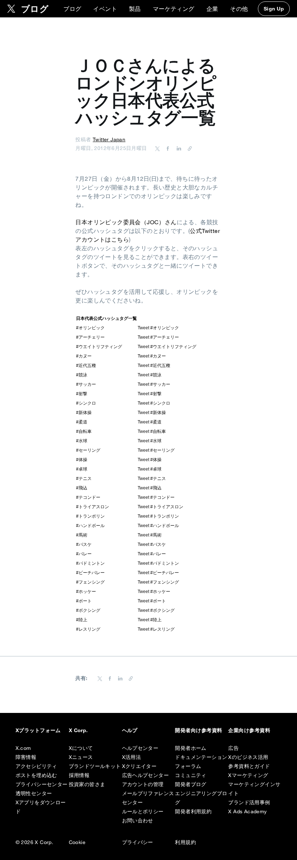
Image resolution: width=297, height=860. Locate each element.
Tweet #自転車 (152, 431)
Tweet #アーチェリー (158, 337)
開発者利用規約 (193, 811)
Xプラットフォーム (38, 730)
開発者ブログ (190, 784)
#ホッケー (86, 591)
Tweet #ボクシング (156, 610)
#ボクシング (88, 610)
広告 (233, 748)
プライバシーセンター (42, 784)
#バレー (84, 553)
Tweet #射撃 (150, 393)
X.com (23, 748)
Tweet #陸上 (150, 619)
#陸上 (81, 619)
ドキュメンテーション (201, 757)
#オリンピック (90, 327)
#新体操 (84, 412)
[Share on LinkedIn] (177, 148)
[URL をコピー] (188, 148)
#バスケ (84, 544)
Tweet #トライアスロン (160, 506)
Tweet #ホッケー (154, 591)
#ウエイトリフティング (99, 346)
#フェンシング (90, 582)
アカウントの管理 (143, 784)
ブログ (72, 8)
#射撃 (81, 393)
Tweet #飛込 (150, 487)
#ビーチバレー (90, 572)
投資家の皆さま (87, 784)
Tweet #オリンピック (158, 327)
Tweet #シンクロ (154, 403)
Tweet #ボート (152, 601)
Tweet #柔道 (150, 422)
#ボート (84, 601)
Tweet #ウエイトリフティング (167, 346)
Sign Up (274, 8)
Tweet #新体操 (152, 412)
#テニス (84, 478)
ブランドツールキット (95, 766)
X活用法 (131, 757)
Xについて (81, 748)
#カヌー (84, 356)
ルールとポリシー (143, 811)
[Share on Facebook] (166, 148)
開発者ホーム (190, 748)
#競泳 (81, 374)
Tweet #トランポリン (158, 516)
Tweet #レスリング (156, 629)
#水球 (81, 440)
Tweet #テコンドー (156, 497)
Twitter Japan (109, 139)
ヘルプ (130, 730)
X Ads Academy (247, 811)
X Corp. (78, 730)
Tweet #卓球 (150, 469)
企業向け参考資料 (249, 730)
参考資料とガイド (249, 766)
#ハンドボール (90, 525)
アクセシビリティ (36, 766)
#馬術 (81, 535)
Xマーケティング (248, 775)
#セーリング (88, 450)
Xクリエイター (139, 766)
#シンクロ (86, 403)
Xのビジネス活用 (248, 757)
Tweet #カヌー (152, 356)
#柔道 (81, 422)
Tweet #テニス (152, 478)
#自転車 (84, 431)
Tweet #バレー (152, 553)
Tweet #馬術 (150, 535)
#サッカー (86, 384)
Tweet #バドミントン (158, 563)
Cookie (77, 842)
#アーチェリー (90, 337)
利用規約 (185, 842)
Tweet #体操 (150, 459)
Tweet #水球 (150, 440)
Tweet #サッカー (154, 384)
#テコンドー (88, 497)
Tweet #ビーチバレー (158, 572)
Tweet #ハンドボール (158, 525)
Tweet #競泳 (150, 374)
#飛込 (81, 487)
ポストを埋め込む (36, 775)
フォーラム (188, 766)
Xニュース (81, 757)
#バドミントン (90, 563)
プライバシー (137, 842)
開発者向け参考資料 (198, 730)
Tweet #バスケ (152, 544)
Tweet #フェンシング (158, 582)
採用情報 (79, 775)
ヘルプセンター (140, 748)
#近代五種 (86, 365)
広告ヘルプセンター (145, 775)
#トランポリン (90, 516)
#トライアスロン (92, 506)
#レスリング (88, 629)
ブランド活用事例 (249, 802)
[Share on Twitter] (157, 148)
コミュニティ (190, 775)
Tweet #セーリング (156, 450)
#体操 (81, 459)
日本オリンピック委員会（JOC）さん (125, 222)
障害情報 (26, 757)
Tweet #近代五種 (154, 365)
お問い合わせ (137, 820)
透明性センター (34, 793)
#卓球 (81, 469)
